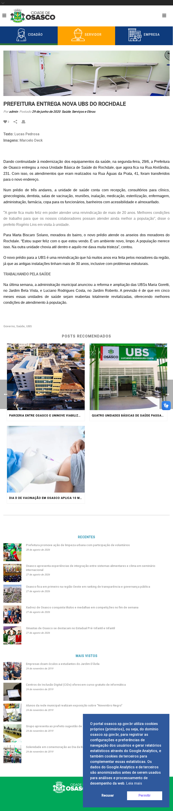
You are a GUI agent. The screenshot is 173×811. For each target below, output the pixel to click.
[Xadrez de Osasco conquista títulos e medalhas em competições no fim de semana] (12, 614)
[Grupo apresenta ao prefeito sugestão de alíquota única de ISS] (12, 733)
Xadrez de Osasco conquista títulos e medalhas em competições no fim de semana (82, 607)
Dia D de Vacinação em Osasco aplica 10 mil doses (47, 498)
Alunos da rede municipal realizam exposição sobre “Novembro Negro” (74, 705)
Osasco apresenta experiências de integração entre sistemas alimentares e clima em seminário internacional (90, 568)
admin (13, 111)
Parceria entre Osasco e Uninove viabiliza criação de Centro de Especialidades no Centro (47, 415)
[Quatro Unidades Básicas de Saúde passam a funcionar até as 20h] (128, 377)
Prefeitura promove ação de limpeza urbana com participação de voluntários (78, 545)
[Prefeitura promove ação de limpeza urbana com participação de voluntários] (12, 552)
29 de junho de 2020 (46, 111)
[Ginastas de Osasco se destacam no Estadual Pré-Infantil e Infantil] (12, 635)
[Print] (26, 121)
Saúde (66, 111)
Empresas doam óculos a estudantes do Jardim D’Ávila (62, 664)
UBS (29, 326)
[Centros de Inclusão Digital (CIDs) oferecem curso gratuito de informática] (12, 692)
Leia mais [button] (134, 783)
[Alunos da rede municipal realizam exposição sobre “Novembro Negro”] (12, 712)
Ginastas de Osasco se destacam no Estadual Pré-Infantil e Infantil (70, 628)
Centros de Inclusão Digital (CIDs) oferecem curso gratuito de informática (76, 684)
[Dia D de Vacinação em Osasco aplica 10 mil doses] (46, 459)
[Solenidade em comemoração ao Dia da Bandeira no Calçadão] (12, 754)
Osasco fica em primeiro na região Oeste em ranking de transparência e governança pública (88, 586)
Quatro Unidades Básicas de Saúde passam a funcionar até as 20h (129, 415)
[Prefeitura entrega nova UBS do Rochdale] (86, 73)
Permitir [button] (145, 795)
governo (9, 326)
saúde (20, 326)
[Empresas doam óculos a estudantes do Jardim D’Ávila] (12, 671)
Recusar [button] (108, 795)
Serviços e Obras (83, 111)
